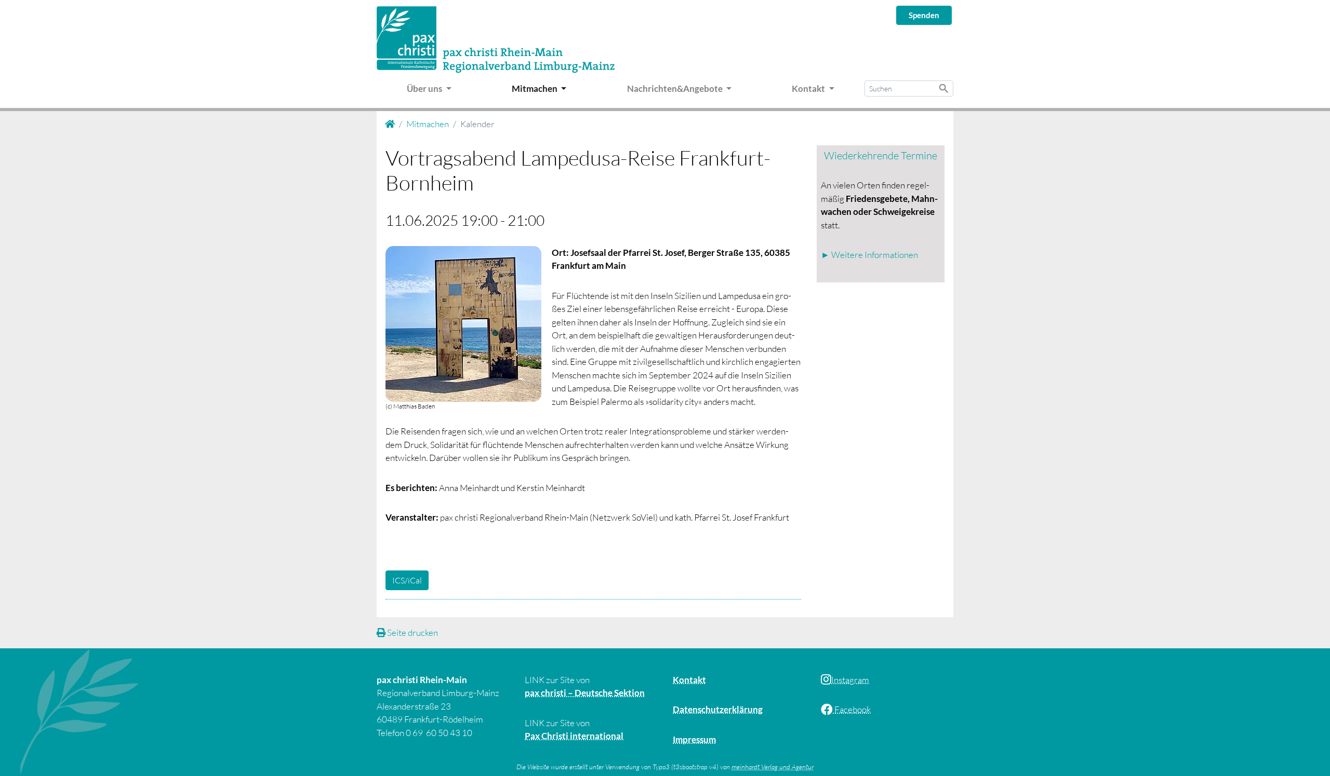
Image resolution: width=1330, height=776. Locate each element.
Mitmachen (427, 123)
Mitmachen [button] (535, 88)
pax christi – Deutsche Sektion (585, 692)
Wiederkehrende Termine (880, 155)
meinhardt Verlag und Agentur (773, 767)
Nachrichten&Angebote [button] (675, 88)
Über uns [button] (425, 88)
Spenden (924, 15)
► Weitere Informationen (869, 254)
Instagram (850, 679)
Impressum (694, 739)
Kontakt (689, 679)
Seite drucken (411, 632)
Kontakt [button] (809, 88)
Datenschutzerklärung (718, 709)
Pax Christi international (574, 735)
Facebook (852, 709)
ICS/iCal (407, 580)
